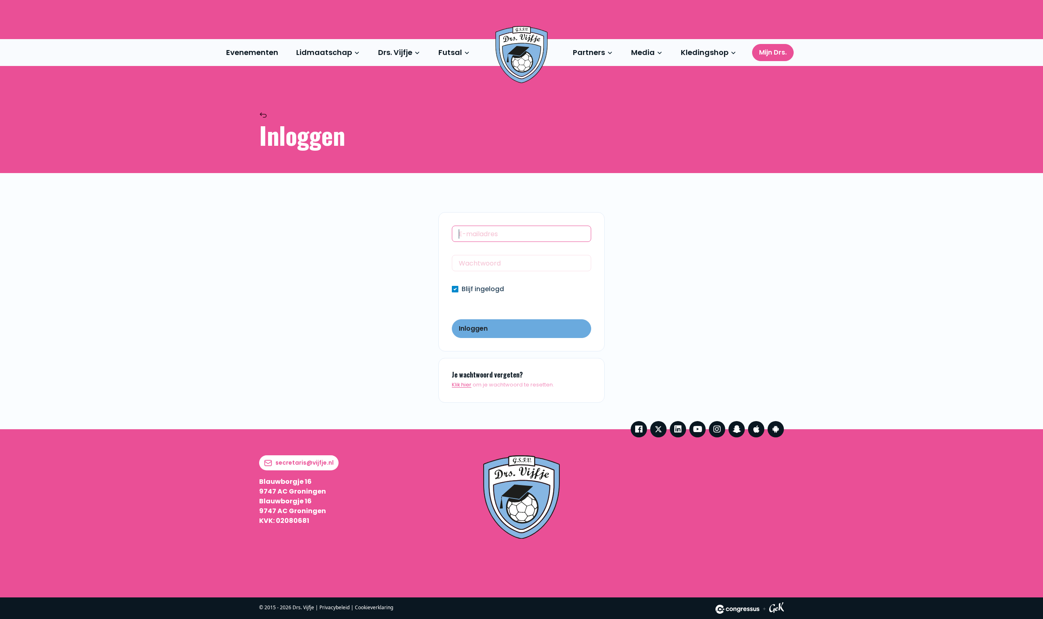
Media (643, 52)
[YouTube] (697, 429)
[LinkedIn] (678, 429)
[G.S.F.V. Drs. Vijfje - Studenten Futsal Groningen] (521, 54)
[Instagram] (717, 429)
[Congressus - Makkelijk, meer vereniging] (737, 609)
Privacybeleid (334, 607)
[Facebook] (639, 429)
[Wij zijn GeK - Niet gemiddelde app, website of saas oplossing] (776, 609)
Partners (589, 52)
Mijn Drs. (773, 52)
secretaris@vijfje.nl (304, 463)
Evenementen (252, 52)
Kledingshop (704, 52)
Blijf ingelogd (483, 289)
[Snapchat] (736, 429)
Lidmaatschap (324, 52)
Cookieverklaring (374, 607)
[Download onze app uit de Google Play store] (776, 429)
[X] (658, 429)
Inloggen (473, 328)
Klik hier (461, 384)
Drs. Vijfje (395, 52)
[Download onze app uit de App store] (756, 429)
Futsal (450, 52)
